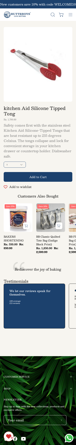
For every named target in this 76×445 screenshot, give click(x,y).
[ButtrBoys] (17, 14)
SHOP (7, 388)
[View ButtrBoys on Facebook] (15, 439)
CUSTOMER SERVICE (17, 376)
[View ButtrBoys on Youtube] (23, 439)
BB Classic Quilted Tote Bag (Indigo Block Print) (48, 240)
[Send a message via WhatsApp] (69, 438)
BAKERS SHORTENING (14, 238)
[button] (52, 14)
